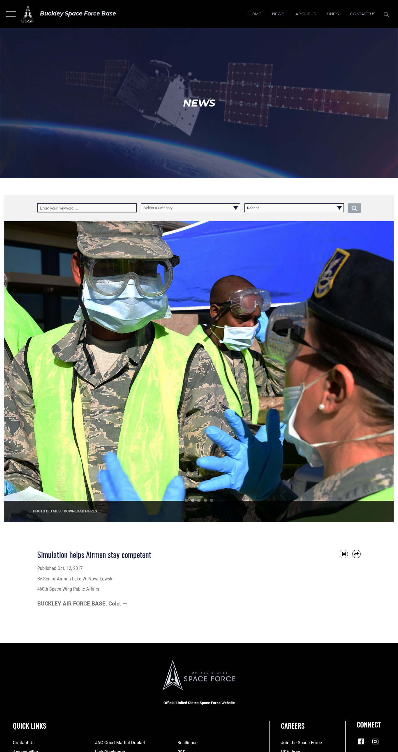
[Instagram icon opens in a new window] (375, 741)
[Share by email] (356, 554)
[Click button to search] (354, 207)
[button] (9, 14)
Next (374, 371)
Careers (292, 726)
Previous (23, 371)
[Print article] (344, 554)
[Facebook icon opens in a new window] (361, 741)
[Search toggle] (387, 14)
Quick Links (29, 726)
